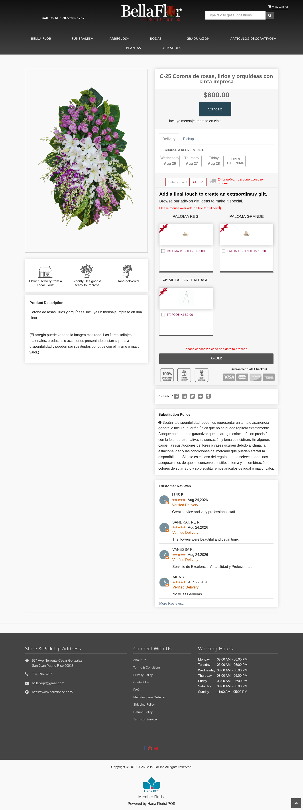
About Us (139, 660)
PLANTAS (133, 48)
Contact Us (141, 682)
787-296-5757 (73, 18)
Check (198, 182)
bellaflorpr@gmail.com (48, 683)
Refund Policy (143, 712)
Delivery (168, 139)
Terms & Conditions (147, 667)
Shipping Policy (144, 704)
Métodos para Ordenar (149, 697)
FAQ (136, 689)
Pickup (188, 139)
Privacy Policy (143, 675)
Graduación (198, 38)
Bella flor (41, 38)
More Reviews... (172, 603)
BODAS (156, 38)
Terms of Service (145, 719)
